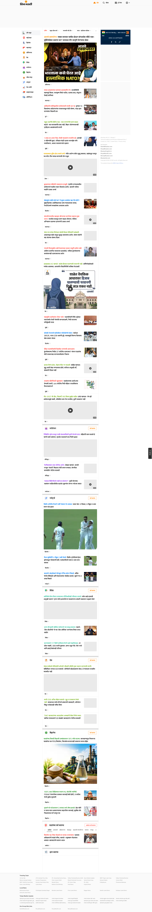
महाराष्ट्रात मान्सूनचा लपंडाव (41, 900)
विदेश (46, 621)
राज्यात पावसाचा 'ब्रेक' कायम (89, 898)
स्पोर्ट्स (47, 584)
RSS (108, 141)
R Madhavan (103, 882)
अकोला (49, 830)
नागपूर (91, 830)
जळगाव (86, 830)
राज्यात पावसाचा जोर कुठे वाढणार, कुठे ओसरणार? (27, 900)
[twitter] (90, 84)
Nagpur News (87, 890)
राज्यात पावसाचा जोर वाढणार (57, 900)
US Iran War (22, 878)
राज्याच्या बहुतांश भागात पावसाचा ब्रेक (107, 898)
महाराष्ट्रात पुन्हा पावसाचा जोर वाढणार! (27, 898)
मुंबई (46, 148)
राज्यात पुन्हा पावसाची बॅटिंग (73, 900)
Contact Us (103, 141)
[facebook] (86, 84)
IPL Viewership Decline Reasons (59, 878)
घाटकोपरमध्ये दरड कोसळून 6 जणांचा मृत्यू (107, 900)
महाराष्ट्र (47, 100)
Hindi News (70, 884)
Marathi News (55, 882)
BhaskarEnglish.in (106, 151)
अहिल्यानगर (62, 830)
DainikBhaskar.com (106, 146)
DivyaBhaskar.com (106, 149)
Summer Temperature (41, 880)
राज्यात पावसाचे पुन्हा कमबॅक (121, 900)
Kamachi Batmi (103, 880)
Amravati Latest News (25, 892)
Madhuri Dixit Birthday (57, 884)
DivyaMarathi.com (106, 153)
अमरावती (55, 830)
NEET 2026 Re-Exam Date (26, 882)
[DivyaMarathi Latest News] (26, 4)
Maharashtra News (24, 890)
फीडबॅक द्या (150, 452)
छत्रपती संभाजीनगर (78, 830)
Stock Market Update (89, 878)
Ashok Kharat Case (88, 880)
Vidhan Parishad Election (122, 878)
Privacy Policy (122, 141)
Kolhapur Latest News (121, 890)
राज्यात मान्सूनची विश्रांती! (73, 898)
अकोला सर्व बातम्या (91, 825)
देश (46, 132)
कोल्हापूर (69, 830)
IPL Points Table (72, 882)
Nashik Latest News (105, 890)
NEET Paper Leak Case (105, 878)
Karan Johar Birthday (25, 884)
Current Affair (119, 880)
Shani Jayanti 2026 (56, 880)
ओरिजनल (47, 84)
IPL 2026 (86, 882)
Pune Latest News (72, 890)
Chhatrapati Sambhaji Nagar (43, 890)
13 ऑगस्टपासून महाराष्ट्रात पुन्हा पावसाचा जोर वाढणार (27, 902)
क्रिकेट (47, 211)
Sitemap (112, 137)
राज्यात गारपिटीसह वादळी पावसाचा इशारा (59, 902)
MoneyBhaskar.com (107, 155)
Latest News (39, 884)
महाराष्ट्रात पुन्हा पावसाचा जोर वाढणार (91, 900)
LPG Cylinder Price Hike (42, 878)
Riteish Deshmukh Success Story (75, 880)
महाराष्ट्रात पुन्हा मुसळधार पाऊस (106, 902)
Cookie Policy (114, 141)
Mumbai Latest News (57, 890)
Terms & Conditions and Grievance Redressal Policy (113, 139)
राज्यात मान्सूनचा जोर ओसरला (57, 898)
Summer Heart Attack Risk (42, 882)
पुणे (46, 116)
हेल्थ (46, 179)
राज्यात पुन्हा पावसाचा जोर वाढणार (42, 898)
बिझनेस (46, 786)
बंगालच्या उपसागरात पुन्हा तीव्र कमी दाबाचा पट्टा (123, 898)
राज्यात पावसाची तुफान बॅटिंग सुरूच (90, 902)
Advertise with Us (105, 137)
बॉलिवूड (47, 459)
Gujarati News (87, 884)
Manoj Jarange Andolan (25, 880)
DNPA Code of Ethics (118, 163)
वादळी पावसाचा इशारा (40, 902)
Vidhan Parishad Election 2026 (75, 878)
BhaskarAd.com (105, 158)
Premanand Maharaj (121, 882)
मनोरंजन (47, 491)
